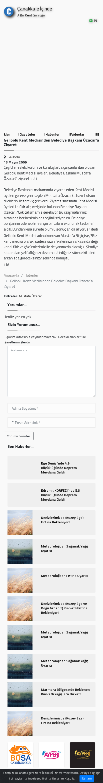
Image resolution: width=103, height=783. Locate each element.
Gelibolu (14, 156)
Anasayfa (11, 275)
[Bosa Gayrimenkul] (21, 755)
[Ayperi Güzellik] (51, 755)
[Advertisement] (51, 76)
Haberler (31, 275)
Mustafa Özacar (30, 296)
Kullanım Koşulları (64, 778)
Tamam (87, 778)
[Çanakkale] (9, 10)
